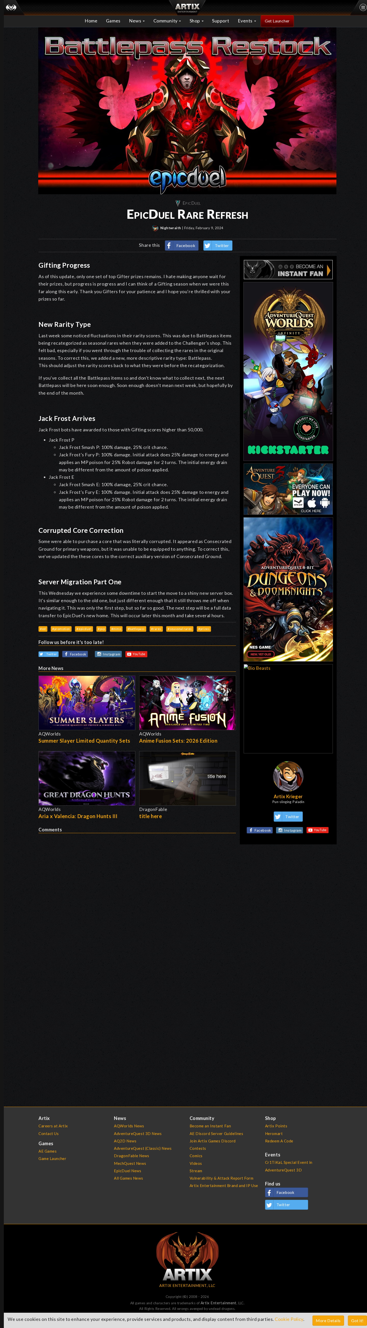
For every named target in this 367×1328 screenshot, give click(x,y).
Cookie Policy (289, 1319)
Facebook (185, 245)
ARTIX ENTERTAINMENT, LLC (187, 1285)
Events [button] (246, 20)
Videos (196, 1163)
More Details (328, 1320)
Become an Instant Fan (210, 1126)
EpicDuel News (127, 1170)
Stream (196, 1170)
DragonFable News (131, 1155)
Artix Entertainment (219, 1302)
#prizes (203, 629)
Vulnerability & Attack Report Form (222, 1178)
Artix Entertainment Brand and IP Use (224, 1185)
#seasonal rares (180, 629)
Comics (196, 1155)
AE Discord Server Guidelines (216, 1133)
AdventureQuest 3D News (138, 1133)
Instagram (111, 654)
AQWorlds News (129, 1126)
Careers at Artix (53, 1126)
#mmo (116, 629)
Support (220, 20)
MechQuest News (130, 1163)
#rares (156, 629)
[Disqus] (137, 897)
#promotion (61, 629)
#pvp (101, 629)
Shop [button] (195, 20)
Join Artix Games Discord (213, 1141)
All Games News (128, 1178)
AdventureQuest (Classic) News (143, 1148)
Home (91, 20)
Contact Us (48, 1133)
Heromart (274, 1133)
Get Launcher (277, 20)
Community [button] (166, 20)
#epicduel (83, 629)
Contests (198, 1148)
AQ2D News (125, 1141)
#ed (43, 629)
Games (113, 20)
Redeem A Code (279, 1141)
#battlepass (136, 629)
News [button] (135, 20)
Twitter (222, 245)
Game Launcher (52, 1158)
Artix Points (276, 1126)
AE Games (47, 1151)
